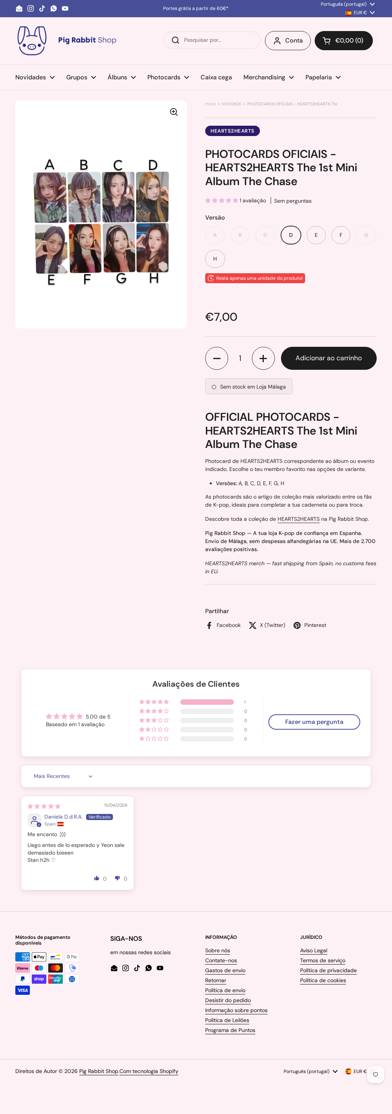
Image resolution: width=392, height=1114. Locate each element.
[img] (44, 806)
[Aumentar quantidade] (263, 358)
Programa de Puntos (230, 1030)
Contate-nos (221, 960)
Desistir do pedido (228, 1000)
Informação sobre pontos (236, 1010)
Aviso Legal (313, 950)
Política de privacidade (328, 970)
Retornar (215, 980)
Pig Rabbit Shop (98, 1071)
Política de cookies (323, 980)
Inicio (210, 104)
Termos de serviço (322, 960)
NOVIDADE (232, 104)
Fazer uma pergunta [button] (314, 722)
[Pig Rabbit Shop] (66, 41)
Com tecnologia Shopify (148, 1071)
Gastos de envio (225, 970)
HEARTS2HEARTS (233, 131)
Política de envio (225, 990)
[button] (344, 40)
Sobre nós (217, 950)
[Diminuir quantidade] (216, 358)
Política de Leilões (227, 1020)
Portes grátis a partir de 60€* (196, 8)
